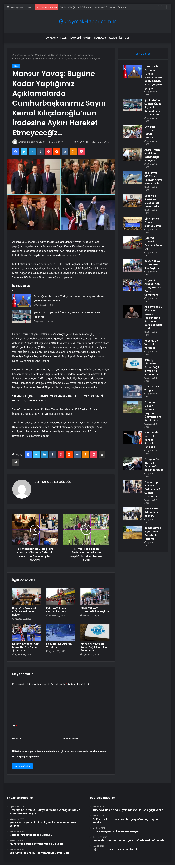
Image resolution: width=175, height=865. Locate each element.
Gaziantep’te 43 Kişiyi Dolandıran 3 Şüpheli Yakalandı (152, 489)
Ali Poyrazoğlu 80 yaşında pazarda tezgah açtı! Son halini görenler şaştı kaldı (153, 317)
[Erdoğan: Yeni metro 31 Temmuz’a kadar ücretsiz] (132, 463)
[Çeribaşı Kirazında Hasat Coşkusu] (132, 131)
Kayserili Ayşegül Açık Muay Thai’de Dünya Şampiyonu (25, 647)
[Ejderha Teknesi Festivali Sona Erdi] (60, 596)
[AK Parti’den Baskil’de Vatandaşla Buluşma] (132, 154)
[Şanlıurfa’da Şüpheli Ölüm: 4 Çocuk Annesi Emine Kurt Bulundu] (21, 316)
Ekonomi (75, 37)
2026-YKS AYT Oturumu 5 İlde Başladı (94, 609)
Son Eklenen (143, 53)
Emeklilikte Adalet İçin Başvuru (151, 512)
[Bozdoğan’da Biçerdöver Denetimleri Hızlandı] (132, 532)
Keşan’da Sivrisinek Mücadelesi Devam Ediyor (24, 611)
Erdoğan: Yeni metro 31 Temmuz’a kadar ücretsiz (153, 464)
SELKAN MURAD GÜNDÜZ (31, 142)
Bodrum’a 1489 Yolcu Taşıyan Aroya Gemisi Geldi (153, 178)
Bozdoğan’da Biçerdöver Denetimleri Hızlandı (152, 533)
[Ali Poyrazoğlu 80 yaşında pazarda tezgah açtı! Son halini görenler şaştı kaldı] (132, 311)
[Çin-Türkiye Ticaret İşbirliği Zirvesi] (132, 223)
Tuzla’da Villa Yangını (152, 388)
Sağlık (87, 37)
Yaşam (113, 37)
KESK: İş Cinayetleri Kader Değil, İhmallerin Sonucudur (94, 647)
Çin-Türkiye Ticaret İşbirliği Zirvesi (153, 222)
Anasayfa (52, 37)
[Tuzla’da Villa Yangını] (132, 391)
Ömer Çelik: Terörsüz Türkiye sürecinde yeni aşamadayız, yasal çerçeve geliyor (153, 77)
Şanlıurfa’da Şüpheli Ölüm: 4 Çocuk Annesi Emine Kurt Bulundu (152, 107)
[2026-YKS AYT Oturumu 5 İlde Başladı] (95, 596)
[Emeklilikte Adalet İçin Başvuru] (132, 513)
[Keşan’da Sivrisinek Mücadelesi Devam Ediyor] (26, 596)
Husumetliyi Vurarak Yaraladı (59, 645)
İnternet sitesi (70, 738)
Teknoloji (100, 37)
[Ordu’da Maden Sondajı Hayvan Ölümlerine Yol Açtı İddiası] (132, 407)
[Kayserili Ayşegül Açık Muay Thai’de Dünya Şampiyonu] (26, 632)
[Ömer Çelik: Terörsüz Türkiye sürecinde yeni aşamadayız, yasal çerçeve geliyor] (21, 300)
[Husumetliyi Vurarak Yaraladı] (60, 632)
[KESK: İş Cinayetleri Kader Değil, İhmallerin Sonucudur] (95, 632)
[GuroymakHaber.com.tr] (87, 21)
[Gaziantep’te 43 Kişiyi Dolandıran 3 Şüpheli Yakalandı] (132, 486)
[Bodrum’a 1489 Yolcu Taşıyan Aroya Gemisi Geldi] (132, 177)
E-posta (17, 738)
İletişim (124, 37)
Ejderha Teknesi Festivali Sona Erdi (57, 609)
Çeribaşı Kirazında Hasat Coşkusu (150, 132)
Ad (14, 725)
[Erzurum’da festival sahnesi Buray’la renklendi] (132, 437)
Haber (64, 37)
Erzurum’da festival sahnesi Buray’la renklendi (151, 440)
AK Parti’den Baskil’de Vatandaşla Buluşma (152, 155)
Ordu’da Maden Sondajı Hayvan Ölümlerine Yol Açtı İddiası (153, 411)
